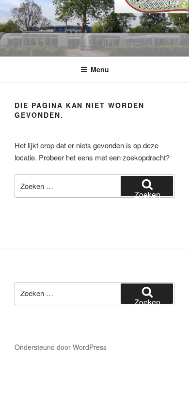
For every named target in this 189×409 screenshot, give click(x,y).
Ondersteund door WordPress (61, 347)
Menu (100, 69)
